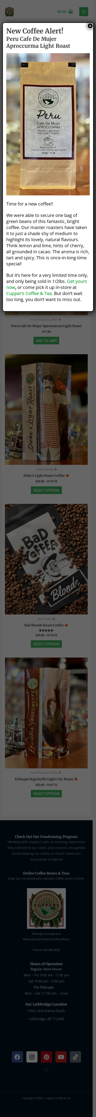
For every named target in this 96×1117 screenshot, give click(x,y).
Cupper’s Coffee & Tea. (29, 293)
